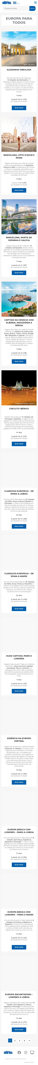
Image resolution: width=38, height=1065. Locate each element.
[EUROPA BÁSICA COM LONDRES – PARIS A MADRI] (19, 891)
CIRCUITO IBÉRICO (19, 408)
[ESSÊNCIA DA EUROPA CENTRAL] (19, 717)
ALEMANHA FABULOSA (19, 70)
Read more (19, 108)
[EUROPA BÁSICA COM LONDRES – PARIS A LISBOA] (19, 808)
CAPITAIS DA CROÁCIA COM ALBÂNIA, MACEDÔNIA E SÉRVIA (19, 323)
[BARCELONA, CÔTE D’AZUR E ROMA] (19, 134)
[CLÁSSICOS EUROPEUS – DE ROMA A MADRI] (19, 552)
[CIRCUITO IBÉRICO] (19, 387)
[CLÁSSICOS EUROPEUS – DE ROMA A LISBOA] (19, 470)
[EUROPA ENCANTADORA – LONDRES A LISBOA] (19, 973)
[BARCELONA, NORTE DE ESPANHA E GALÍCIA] (19, 216)
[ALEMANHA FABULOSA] (19, 48)
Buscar (32, 8)
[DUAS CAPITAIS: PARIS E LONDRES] (19, 635)
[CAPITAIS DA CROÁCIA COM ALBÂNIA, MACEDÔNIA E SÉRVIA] (19, 299)
